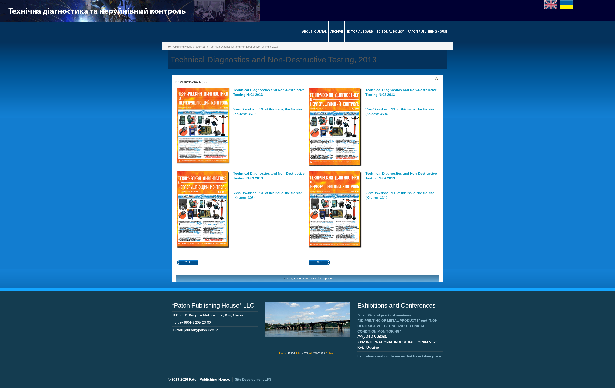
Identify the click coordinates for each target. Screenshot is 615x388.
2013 (275, 46)
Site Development (253, 379)
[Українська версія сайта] (566, 4)
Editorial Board (359, 32)
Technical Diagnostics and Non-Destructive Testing (239, 46)
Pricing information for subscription (307, 278)
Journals (201, 46)
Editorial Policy (390, 32)
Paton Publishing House (427, 32)
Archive (336, 32)
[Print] (436, 78)
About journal (314, 32)
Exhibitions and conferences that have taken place (399, 356)
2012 (187, 262)
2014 (319, 262)
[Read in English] (551, 4)
